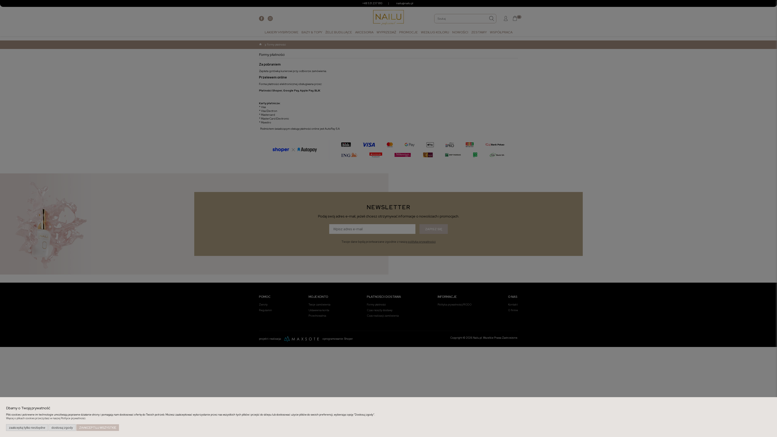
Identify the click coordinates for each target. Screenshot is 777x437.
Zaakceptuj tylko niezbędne (27, 428)
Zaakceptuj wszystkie (97, 428)
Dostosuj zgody (62, 428)
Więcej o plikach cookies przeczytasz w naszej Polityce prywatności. (46, 418)
